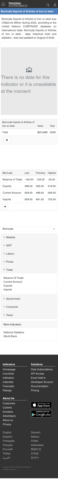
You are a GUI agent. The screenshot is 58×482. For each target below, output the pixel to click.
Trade (9, 270)
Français (8, 445)
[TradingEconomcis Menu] (4, 4)
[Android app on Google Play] (41, 413)
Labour (9, 253)
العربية (6, 457)
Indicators (8, 378)
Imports (7, 199)
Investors (8, 411)
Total (5, 132)
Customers (9, 403)
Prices (9, 261)
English (7, 432)
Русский (7, 449)
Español (7, 436)
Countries (8, 373)
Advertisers (9, 416)
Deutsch (35, 432)
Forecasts (8, 386)
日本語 (35, 453)
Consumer (11, 307)
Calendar (8, 382)
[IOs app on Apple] (41, 404)
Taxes (9, 315)
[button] (55, 5)
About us (8, 420)
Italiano (35, 436)
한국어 (35, 457)
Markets (10, 237)
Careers (7, 407)
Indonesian (37, 445)
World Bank (10, 336)
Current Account (12, 192)
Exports (7, 186)
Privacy (7, 424)
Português (9, 441)
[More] (5, 206)
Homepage (9, 369)
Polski (34, 441)
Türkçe (6, 453)
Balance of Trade (12, 179)
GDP (8, 245)
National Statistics (14, 332)
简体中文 (36, 449)
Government (12, 298)
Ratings (7, 390)
